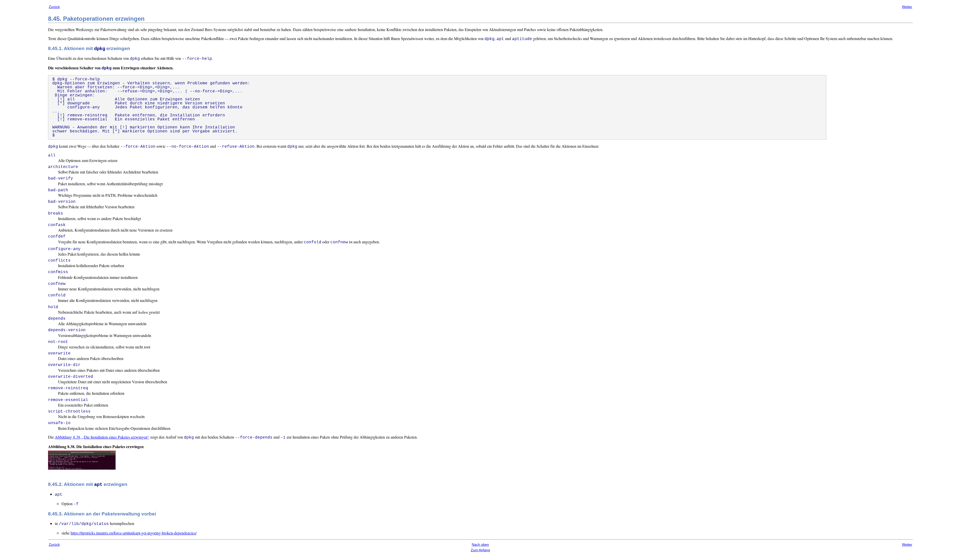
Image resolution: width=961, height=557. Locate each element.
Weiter (907, 7)
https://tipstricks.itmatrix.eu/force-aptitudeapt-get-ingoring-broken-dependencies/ (133, 532)
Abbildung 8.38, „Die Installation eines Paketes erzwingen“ (102, 437)
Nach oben (480, 544)
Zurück (54, 7)
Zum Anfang (480, 550)
